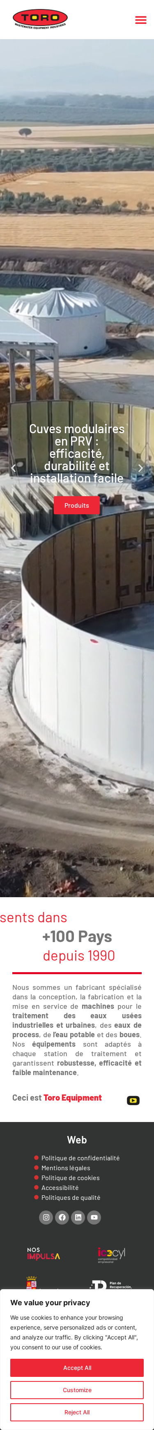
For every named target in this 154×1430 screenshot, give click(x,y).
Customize (77, 1389)
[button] (140, 19)
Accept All (77, 1367)
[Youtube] (94, 1218)
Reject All (77, 1412)
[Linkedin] (78, 1218)
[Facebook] (62, 1218)
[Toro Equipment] (40, 19)
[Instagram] (46, 1218)
